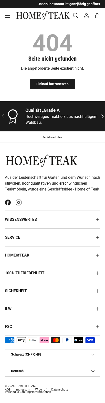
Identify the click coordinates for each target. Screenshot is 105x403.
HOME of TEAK (25, 386)
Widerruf (40, 389)
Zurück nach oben (53, 137)
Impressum (22, 389)
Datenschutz (59, 389)
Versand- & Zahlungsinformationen (28, 392)
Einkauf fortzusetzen (52, 84)
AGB (7, 389)
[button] (97, 15)
